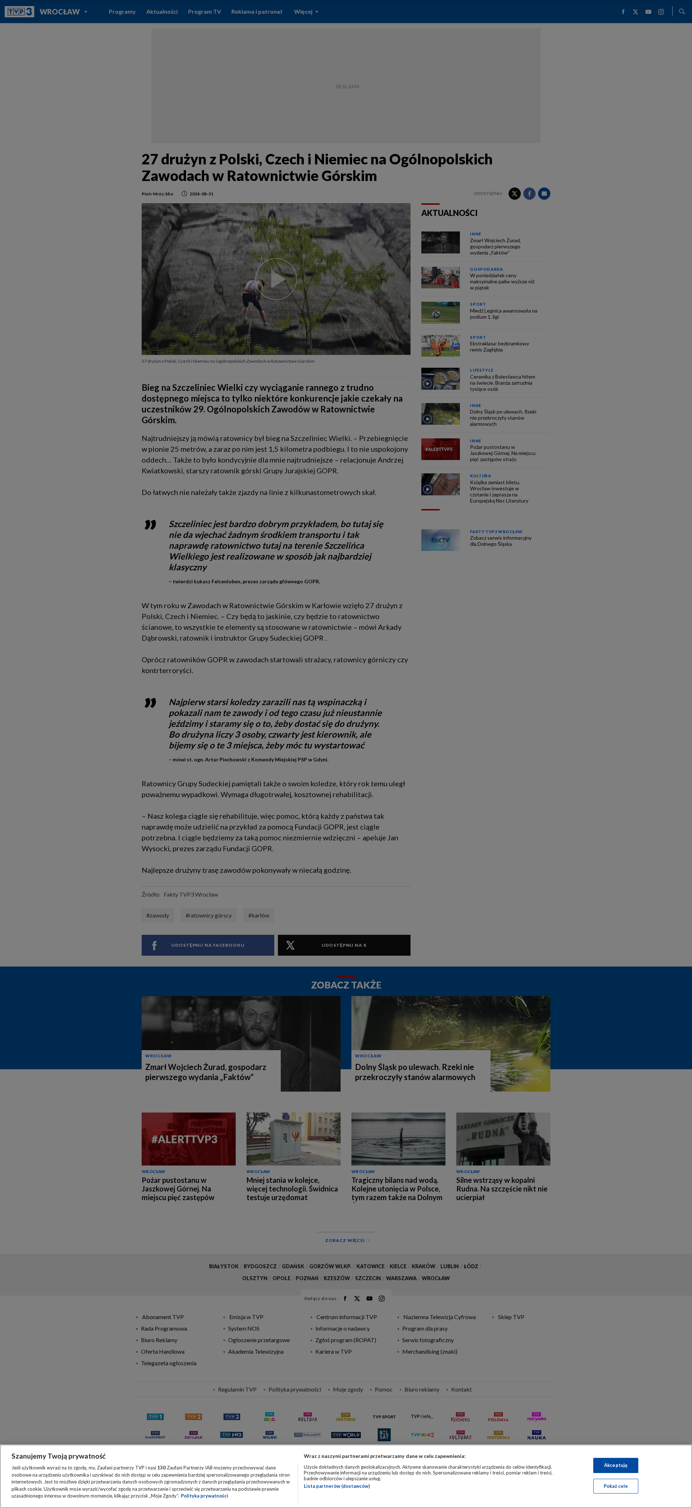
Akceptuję (615, 1465)
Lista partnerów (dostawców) (337, 1486)
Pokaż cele (616, 1486)
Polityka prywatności (204, 1496)
